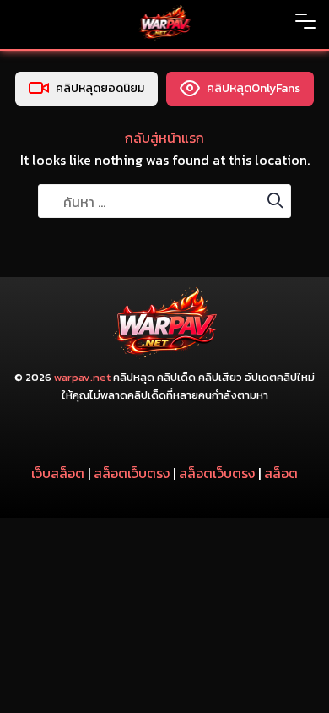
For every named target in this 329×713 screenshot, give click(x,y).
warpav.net (82, 377)
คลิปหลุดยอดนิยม (100, 88)
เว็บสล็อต (57, 473)
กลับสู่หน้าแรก (164, 138)
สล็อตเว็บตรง (132, 473)
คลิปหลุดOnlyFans (253, 88)
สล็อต (281, 473)
